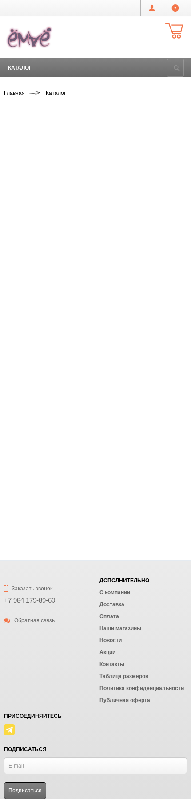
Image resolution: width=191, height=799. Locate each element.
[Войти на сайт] (175, 8)
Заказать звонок (31, 588)
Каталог (20, 68)
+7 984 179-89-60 (29, 600)
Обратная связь (34, 620)
